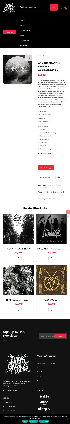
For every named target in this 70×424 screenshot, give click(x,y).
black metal (59, 192)
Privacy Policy (44, 421)
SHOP (46, 187)
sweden (41, 194)
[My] (61, 8)
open (28, 58)
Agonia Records (49, 199)
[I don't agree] (68, 419)
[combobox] (33, 7)
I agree (25, 421)
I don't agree (33, 421)
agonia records (49, 192)
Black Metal (51, 185)
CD (57, 185)
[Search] (54, 7)
